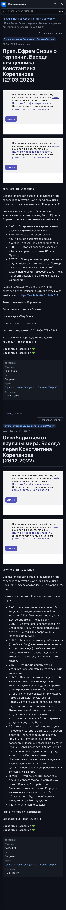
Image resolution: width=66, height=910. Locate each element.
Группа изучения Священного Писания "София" (30, 19)
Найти (59, 11)
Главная (7, 413)
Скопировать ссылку (50, 33)
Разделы (55, 4)
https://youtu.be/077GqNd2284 (39, 295)
